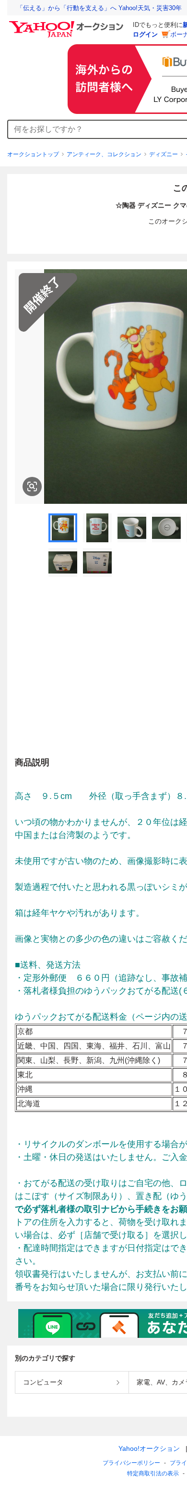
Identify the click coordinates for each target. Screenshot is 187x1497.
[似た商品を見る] (32, 486)
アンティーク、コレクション (104, 154)
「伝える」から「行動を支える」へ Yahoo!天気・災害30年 (99, 8)
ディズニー (163, 154)
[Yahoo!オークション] (67, 23)
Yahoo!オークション (149, 1448)
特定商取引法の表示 (153, 1473)
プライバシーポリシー (131, 1463)
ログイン (145, 34)
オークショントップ (33, 154)
